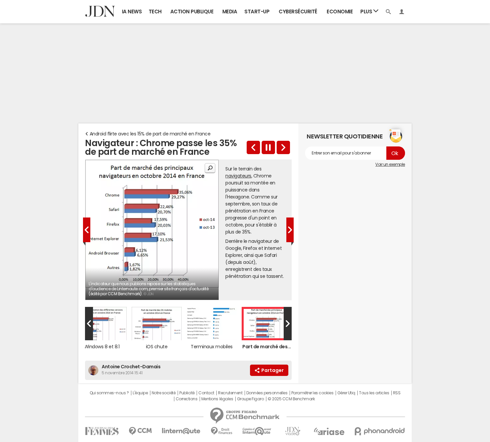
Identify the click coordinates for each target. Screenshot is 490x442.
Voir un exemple (390, 164)
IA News (132, 11)
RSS (397, 393)
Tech (155, 11)
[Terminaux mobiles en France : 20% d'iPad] (253, 147)
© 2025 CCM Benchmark (291, 399)
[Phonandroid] (380, 431)
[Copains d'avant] (257, 431)
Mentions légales (217, 399)
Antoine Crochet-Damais (131, 366)
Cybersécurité (298, 11)
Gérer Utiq (346, 393)
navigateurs (238, 175)
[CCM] (140, 431)
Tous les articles (374, 393)
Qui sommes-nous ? (109, 393)
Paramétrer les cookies (312, 393)
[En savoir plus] (283, 147)
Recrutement (230, 393)
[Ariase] (329, 431)
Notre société (164, 393)
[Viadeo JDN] (293, 431)
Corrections (187, 399)
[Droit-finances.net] (221, 431)
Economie (340, 11)
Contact (206, 393)
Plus (366, 11)
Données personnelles (266, 393)
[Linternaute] (181, 431)
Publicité (187, 393)
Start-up (256, 11)
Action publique (192, 11)
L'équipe (140, 393)
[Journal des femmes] (102, 431)
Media (229, 11)
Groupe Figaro (250, 399)
